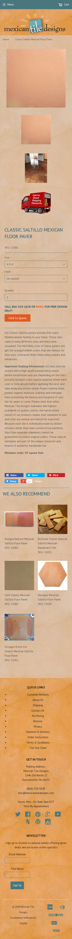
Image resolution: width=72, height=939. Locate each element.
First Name (17, 869)
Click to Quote (17, 318)
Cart (66, 4)
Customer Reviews (38, 694)
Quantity (9, 290)
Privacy (38, 726)
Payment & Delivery (38, 732)
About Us (37, 700)
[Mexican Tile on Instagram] (48, 821)
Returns (37, 721)
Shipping (38, 705)
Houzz (38, 481)
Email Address (17, 854)
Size (7, 257)
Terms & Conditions (37, 742)
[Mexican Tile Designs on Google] (48, 815)
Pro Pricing (38, 716)
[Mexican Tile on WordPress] (38, 821)
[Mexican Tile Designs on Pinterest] (38, 815)
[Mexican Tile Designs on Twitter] (18, 815)
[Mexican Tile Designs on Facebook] (28, 815)
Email (40, 306)
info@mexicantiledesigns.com (36, 793)
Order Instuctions (38, 737)
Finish (8, 271)
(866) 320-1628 (36, 788)
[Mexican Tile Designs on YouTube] (58, 815)
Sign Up (17, 885)
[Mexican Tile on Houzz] (28, 821)
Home (6, 39)
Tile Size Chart (38, 748)
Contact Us (37, 710)
